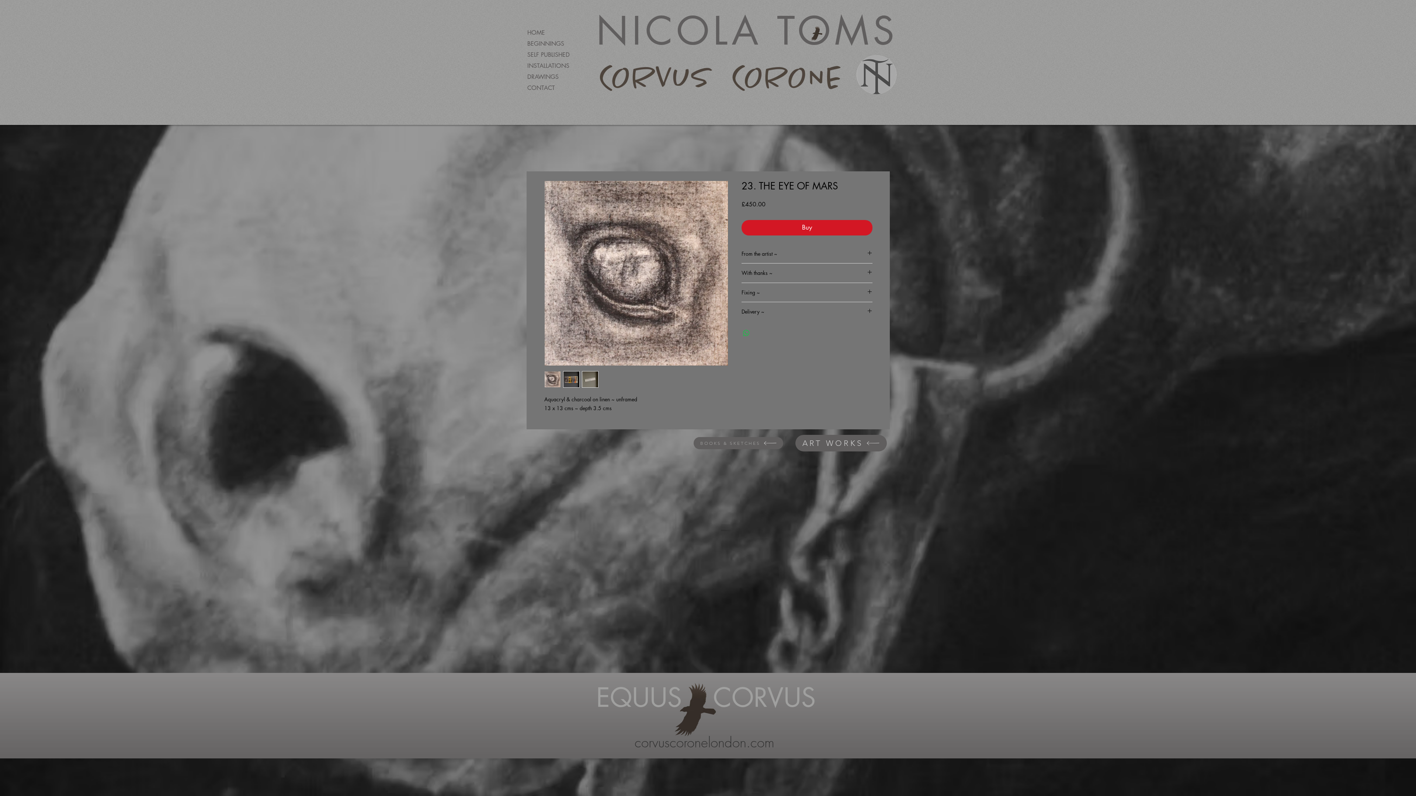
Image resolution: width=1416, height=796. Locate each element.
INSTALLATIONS (548, 66)
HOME (536, 32)
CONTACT (541, 88)
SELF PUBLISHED (548, 55)
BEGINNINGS (545, 44)
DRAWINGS (543, 77)
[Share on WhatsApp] (746, 333)
